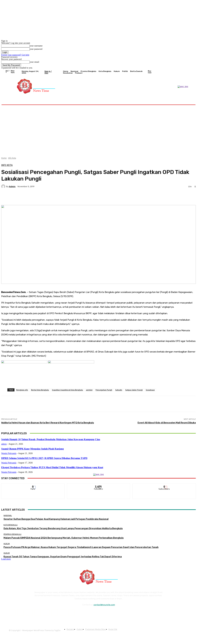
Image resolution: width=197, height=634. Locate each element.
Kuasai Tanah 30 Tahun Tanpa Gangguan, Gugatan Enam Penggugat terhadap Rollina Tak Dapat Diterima (63, 556)
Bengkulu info (22, 390)
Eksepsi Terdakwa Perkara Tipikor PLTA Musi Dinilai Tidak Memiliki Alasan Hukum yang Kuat (52, 467)
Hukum (7, 544)
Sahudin (118, 390)
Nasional (8, 515)
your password (36, 49)
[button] (188, 100)
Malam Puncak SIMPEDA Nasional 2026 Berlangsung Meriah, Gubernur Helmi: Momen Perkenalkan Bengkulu (64, 537)
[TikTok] (46, 612)
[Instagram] (179, 72)
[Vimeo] (186, 72)
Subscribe (164, 486)
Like (33, 486)
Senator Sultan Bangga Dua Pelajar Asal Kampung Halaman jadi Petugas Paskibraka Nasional (56, 519)
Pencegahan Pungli (104, 390)
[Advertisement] (98, 129)
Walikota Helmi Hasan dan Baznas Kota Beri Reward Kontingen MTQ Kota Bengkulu (47, 422)
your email (34, 62)
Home (4, 158)
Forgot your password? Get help (15, 55)
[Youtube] (190, 72)
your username (36, 46)
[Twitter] (182, 72)
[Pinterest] (37, 612)
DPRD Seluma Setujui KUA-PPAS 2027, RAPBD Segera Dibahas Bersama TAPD (44, 458)
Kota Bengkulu (11, 525)
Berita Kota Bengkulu (40, 390)
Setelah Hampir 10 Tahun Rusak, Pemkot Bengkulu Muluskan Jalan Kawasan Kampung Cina (50, 439)
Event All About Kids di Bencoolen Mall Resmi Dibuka (167, 422)
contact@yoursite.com (104, 605)
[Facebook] (175, 72)
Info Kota (12, 158)
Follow (98, 486)
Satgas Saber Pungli (134, 390)
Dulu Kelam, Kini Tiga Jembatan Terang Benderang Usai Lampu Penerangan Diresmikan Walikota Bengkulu (63, 528)
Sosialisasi (150, 390)
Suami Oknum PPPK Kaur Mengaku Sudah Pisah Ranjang (32, 448)
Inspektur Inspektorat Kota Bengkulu (67, 390)
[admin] (3, 186)
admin (12, 186)
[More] (79, 197)
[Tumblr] (54, 612)
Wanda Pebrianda (8, 453)
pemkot (89, 390)
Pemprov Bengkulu (12, 534)
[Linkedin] (29, 612)
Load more (6, 559)
